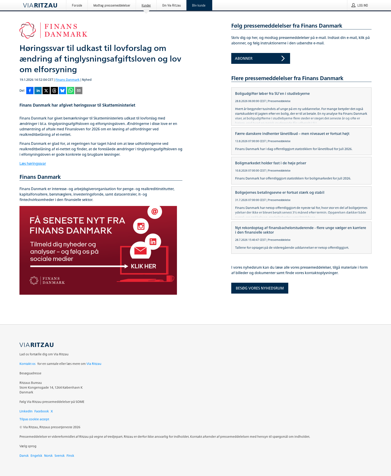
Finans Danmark (67, 79)
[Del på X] (46, 91)
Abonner (244, 58)
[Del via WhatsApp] (70, 91)
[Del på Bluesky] (62, 91)
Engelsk (36, 455)
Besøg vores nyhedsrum (260, 288)
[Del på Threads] (54, 91)
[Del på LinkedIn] (38, 91)
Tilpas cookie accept (34, 419)
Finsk (70, 455)
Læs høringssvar (32, 163)
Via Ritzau (93, 363)
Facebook (41, 411)
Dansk (24, 455)
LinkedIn (26, 411)
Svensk (60, 455)
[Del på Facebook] (29, 91)
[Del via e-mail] (78, 91)
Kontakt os (27, 363)
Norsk (48, 455)
